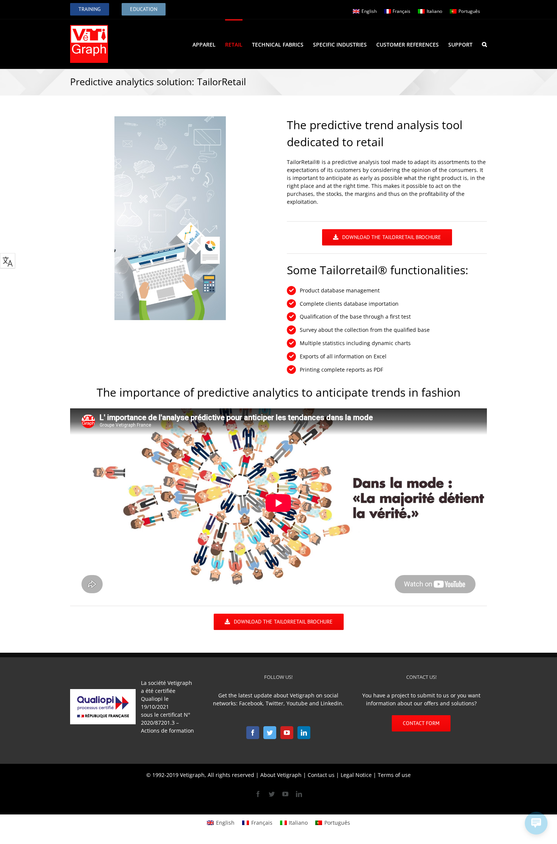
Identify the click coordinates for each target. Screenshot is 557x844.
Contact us (321, 774)
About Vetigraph (281, 774)
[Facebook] (252, 732)
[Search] (484, 44)
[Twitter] (269, 732)
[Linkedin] (303, 732)
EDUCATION (143, 9)
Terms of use (394, 774)
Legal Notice (356, 774)
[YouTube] (286, 732)
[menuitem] (208, 44)
